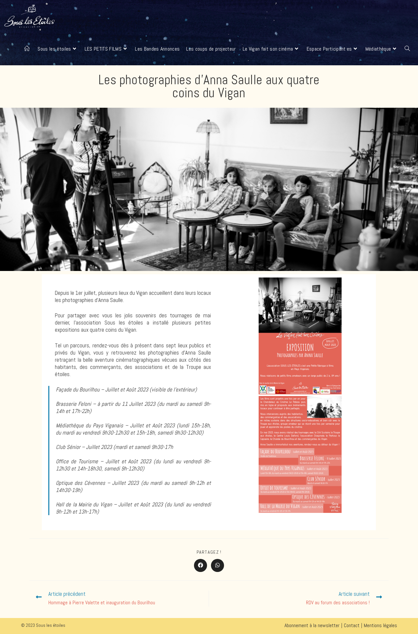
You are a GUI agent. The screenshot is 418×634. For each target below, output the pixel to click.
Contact (352, 625)
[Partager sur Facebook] (200, 565)
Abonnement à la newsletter (312, 625)
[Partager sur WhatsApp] (217, 565)
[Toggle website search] (407, 49)
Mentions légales (380, 625)
